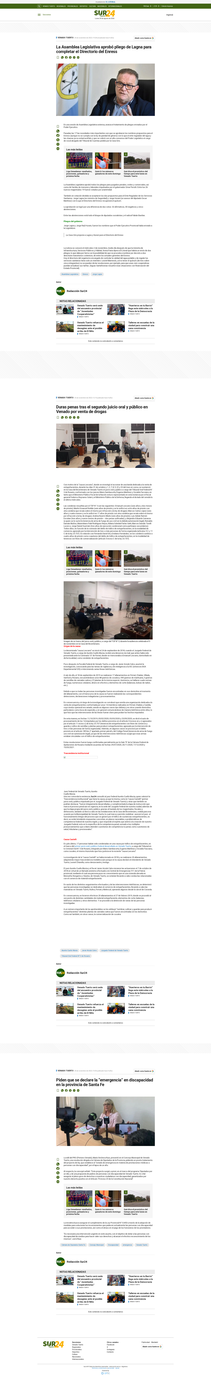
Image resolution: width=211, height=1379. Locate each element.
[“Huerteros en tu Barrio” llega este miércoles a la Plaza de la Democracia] (116, 309)
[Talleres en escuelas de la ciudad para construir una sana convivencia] (116, 326)
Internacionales (115, 6)
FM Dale (146, 6)
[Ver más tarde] (58, 57)
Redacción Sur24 (77, 291)
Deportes (83, 6)
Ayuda (117, 1368)
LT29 (155, 6)
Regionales (61, 6)
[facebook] (66, 57)
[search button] (39, 6)
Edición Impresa (167, 6)
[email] (74, 57)
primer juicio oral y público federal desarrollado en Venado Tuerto (103, 846)
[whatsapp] (62, 57)
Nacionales (102, 6)
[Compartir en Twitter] (70, 57)
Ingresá (169, 15)
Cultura (92, 6)
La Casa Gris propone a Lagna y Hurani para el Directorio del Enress (94, 235)
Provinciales (72, 6)
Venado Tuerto (49, 6)
